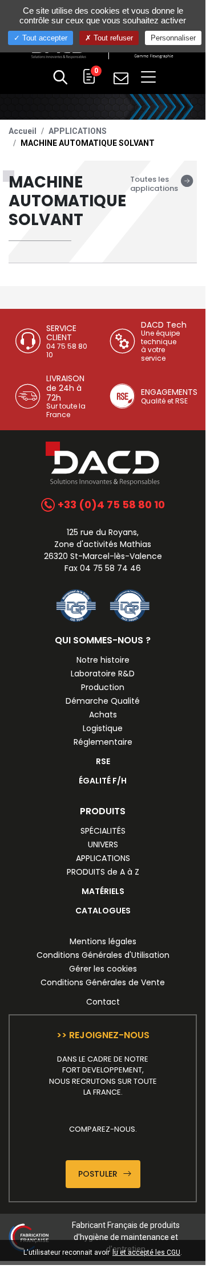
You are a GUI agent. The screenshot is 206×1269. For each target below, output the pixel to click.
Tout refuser (112, 38)
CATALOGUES (103, 910)
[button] (60, 78)
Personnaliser (173, 38)
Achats (103, 714)
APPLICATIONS (78, 131)
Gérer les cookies (103, 968)
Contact (103, 1001)
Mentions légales (103, 941)
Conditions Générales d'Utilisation (103, 955)
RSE (103, 761)
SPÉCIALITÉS (103, 831)
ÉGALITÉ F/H (103, 780)
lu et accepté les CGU (146, 1252)
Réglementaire (103, 742)
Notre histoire (103, 660)
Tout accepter (43, 38)
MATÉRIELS (103, 891)
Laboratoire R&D (103, 673)
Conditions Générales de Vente (103, 982)
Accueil (23, 131)
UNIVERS (103, 844)
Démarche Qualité (103, 701)
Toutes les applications (154, 184)
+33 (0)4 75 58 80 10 (110, 504)
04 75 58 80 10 (66, 350)
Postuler (99, 1174)
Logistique (103, 728)
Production (102, 687)
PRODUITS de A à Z (103, 872)
